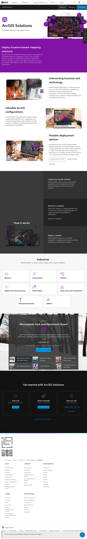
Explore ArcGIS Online (57, 159)
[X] (7, 451)
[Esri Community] (3, 454)
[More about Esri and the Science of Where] (7, 442)
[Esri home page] (4, 2)
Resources (72, 7)
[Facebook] (3, 451)
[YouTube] (10, 454)
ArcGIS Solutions (7, 7)
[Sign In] (84, 2)
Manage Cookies (54, 531)
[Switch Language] (79, 2)
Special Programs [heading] (29, 494)
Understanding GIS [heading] (48, 464)
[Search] (74, 2)
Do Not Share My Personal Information (73, 531)
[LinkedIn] (10, 451)
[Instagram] (7, 454)
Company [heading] (7, 494)
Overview (62, 7)
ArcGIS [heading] (7, 464)
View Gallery (82, 7)
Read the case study (43, 350)
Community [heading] (27, 464)
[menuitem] (11, 468)
